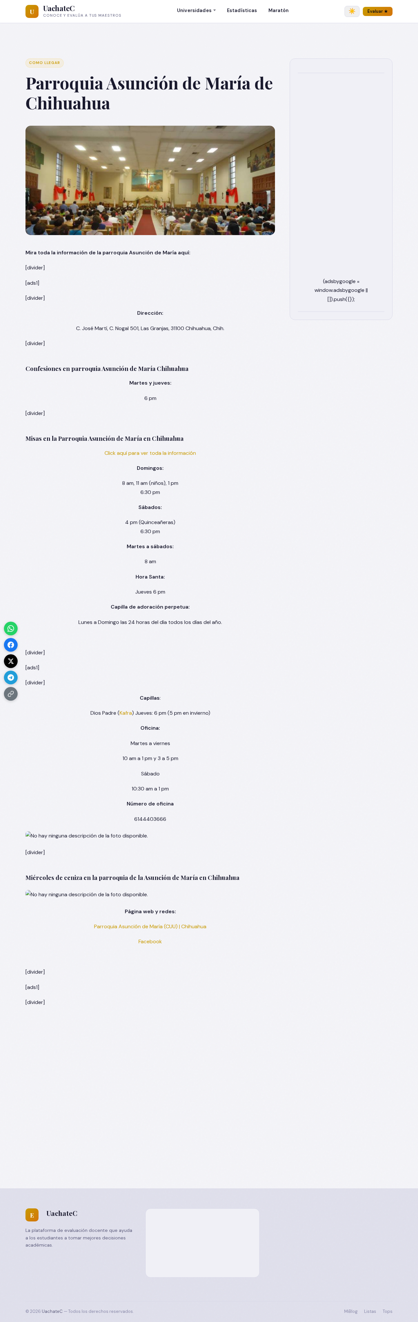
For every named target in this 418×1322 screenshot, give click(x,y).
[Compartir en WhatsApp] (11, 628)
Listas (370, 1311)
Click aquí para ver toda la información (150, 453)
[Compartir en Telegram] (11, 677)
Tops (388, 1311)
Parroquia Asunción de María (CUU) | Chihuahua (150, 926)
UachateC (59, 8)
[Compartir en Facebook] (11, 645)
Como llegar (44, 62)
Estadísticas (242, 10)
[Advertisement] (341, 179)
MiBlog (351, 1311)
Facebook (150, 941)
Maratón (278, 10)
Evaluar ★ (377, 11)
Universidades (194, 10)
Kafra (126, 712)
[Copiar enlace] (11, 694)
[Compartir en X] (11, 661)
